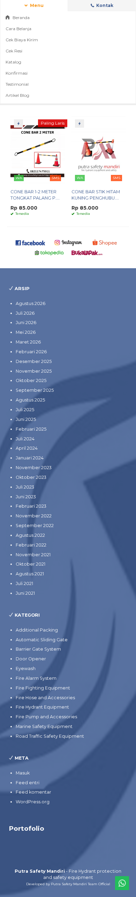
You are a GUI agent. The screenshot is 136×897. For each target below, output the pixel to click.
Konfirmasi (17, 73)
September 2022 (35, 525)
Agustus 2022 (30, 535)
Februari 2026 (31, 351)
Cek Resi (14, 50)
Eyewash (26, 668)
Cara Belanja (18, 28)
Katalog (13, 62)
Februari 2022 (31, 545)
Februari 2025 (31, 429)
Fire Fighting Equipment (43, 688)
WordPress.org (33, 801)
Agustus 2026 (30, 303)
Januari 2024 (30, 457)
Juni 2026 (26, 322)
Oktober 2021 (30, 564)
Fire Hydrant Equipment (42, 707)
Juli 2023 (25, 487)
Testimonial (17, 84)
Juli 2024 (25, 438)
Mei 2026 (26, 332)
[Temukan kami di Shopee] (106, 242)
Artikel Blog (17, 95)
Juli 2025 (25, 409)
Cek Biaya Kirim (22, 39)
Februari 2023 (31, 506)
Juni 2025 (26, 419)
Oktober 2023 (31, 477)
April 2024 (27, 448)
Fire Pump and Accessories (46, 716)
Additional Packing (37, 630)
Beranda (21, 17)
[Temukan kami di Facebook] (30, 242)
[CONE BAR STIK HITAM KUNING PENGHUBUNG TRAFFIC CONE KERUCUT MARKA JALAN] (98, 149)
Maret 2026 (28, 342)
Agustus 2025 (30, 400)
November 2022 (34, 515)
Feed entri (27, 782)
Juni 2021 (25, 593)
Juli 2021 (24, 583)
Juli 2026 (25, 313)
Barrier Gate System (38, 649)
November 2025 (34, 371)
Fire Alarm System (36, 678)
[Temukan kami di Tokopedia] (49, 252)
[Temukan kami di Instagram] (68, 242)
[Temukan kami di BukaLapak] (87, 252)
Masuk (23, 773)
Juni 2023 (26, 496)
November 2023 (34, 467)
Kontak (104, 5)
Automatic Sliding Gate (42, 639)
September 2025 (35, 390)
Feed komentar (33, 792)
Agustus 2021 (30, 573)
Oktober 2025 (31, 380)
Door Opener (31, 658)
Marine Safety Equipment (44, 726)
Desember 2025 (34, 361)
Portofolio (26, 828)
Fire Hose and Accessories (45, 697)
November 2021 (33, 554)
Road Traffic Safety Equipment (50, 736)
